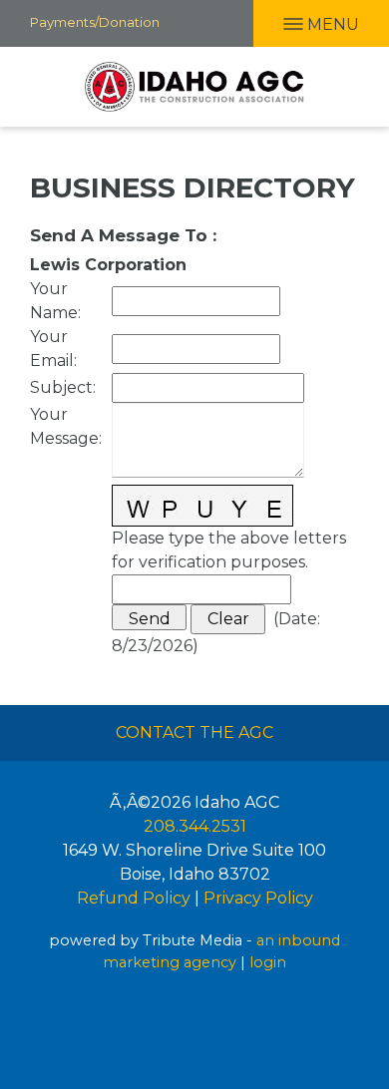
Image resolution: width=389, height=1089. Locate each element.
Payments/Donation (95, 22)
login (267, 962)
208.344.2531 (195, 826)
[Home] (194, 87)
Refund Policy (134, 898)
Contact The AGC (194, 732)
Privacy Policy (258, 898)
